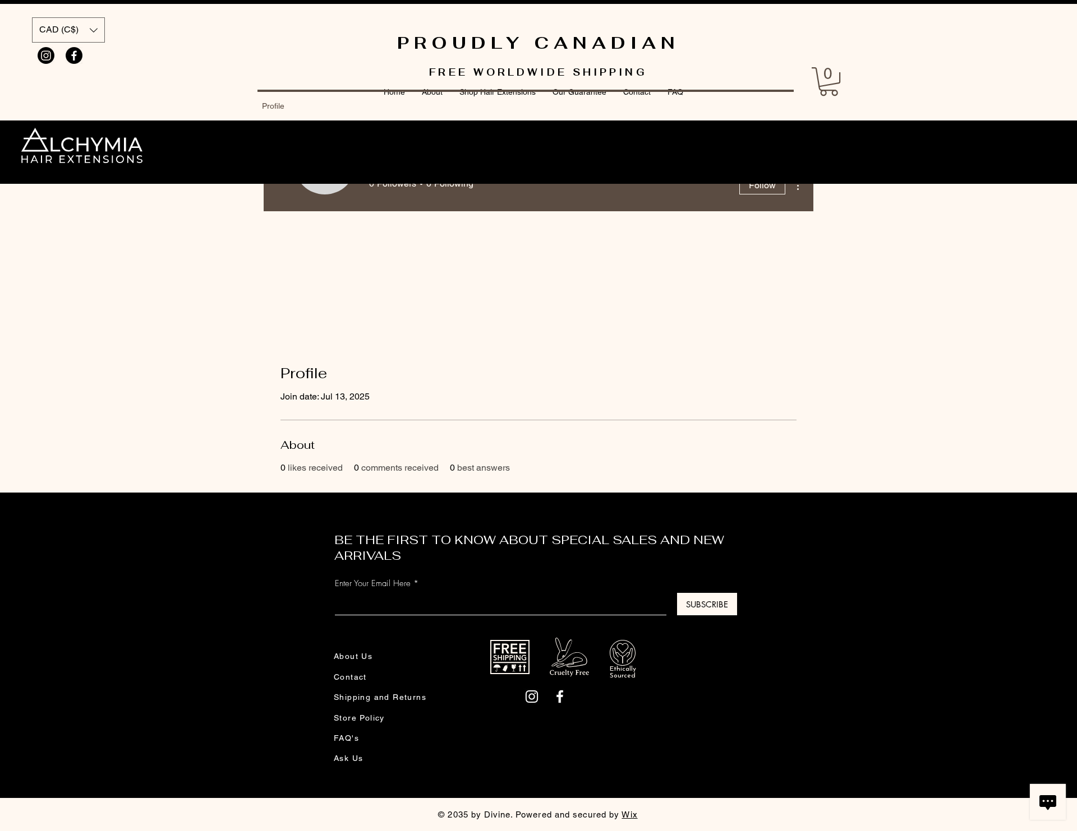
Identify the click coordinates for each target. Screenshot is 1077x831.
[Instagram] (46, 55)
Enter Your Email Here (373, 583)
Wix (629, 814)
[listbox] (68, 30)
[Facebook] (74, 55)
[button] (68, 30)
